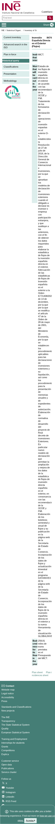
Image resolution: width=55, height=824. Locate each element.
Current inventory (12, 37)
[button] (48, 24)
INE (3, 30)
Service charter (8, 772)
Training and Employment (14, 739)
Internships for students (13, 743)
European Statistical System (15, 732)
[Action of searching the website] (50, 18)
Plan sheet (37, 672)
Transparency (8, 721)
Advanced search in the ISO (15, 46)
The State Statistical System (15, 725)
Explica (5, 754)
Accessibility (7, 697)
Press (4, 701)
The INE (5, 717)
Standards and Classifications (16, 707)
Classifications (11, 67)
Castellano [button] (47, 12)
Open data (6, 764)
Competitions (8, 750)
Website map (8, 690)
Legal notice (7, 693)
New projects (8, 711)
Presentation (10, 74)
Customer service (10, 761)
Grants (4, 746)
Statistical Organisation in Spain (19, 30)
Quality (4, 728)
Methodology (10, 81)
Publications (7, 768)
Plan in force (10, 54)
